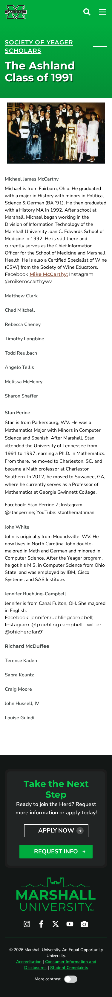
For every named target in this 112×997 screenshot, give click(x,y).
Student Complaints (69, 967)
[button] (86, 11)
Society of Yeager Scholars (39, 46)
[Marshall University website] (16, 12)
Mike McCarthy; (49, 274)
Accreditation (29, 962)
